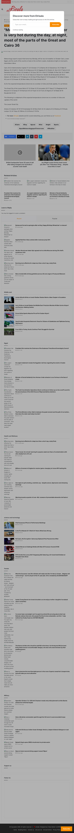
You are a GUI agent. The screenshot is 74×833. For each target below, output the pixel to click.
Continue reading (18, 30)
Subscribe (55, 24)
